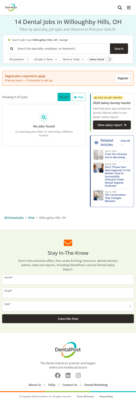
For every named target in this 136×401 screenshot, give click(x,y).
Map (80, 97)
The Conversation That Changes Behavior (115, 198)
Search (119, 49)
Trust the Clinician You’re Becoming (116, 156)
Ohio (31, 218)
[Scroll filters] (127, 59)
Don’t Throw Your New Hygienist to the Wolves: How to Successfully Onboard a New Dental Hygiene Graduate (118, 176)
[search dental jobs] (119, 7)
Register (123, 78)
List (65, 97)
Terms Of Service (85, 396)
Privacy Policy (106, 396)
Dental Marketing (96, 385)
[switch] (100, 59)
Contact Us (70, 385)
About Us (35, 385)
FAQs (51, 385)
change (63, 40)
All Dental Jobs (14, 218)
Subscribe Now (68, 319)
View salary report (110, 125)
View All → (125, 142)
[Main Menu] (127, 7)
